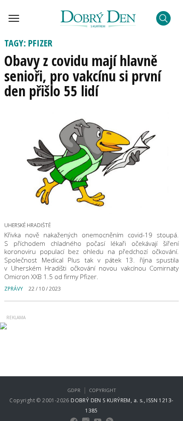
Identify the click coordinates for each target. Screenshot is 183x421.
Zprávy (13, 288)
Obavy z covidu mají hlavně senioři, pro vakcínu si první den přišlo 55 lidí (82, 76)
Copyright (102, 390)
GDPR (73, 390)
